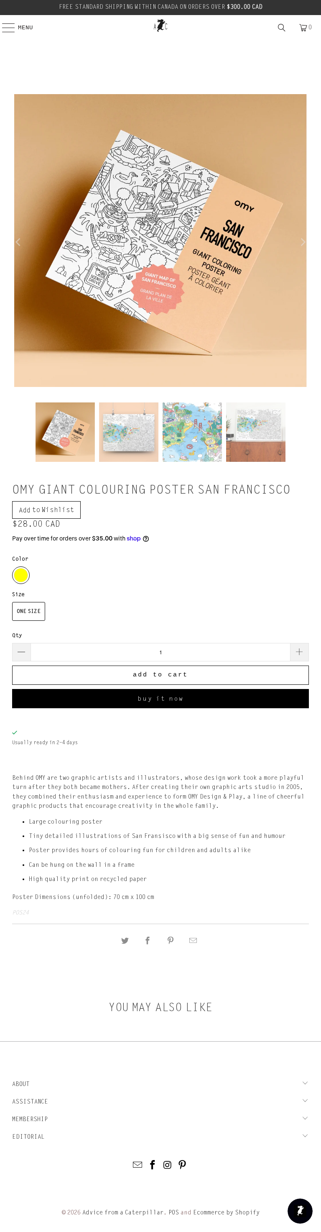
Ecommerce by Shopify (226, 1212)
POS (173, 1212)
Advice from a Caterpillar (122, 1212)
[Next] (302, 242)
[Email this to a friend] (193, 941)
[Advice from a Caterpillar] (160, 25)
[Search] (282, 27)
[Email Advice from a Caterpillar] (138, 1165)
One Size (29, 611)
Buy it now (161, 698)
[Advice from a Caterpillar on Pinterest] (182, 1165)
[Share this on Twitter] (125, 941)
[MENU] (4, 27)
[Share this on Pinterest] (170, 941)
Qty (17, 635)
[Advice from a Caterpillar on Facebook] (152, 1165)
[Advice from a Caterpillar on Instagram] (167, 1165)
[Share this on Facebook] (148, 941)
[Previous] (18, 242)
